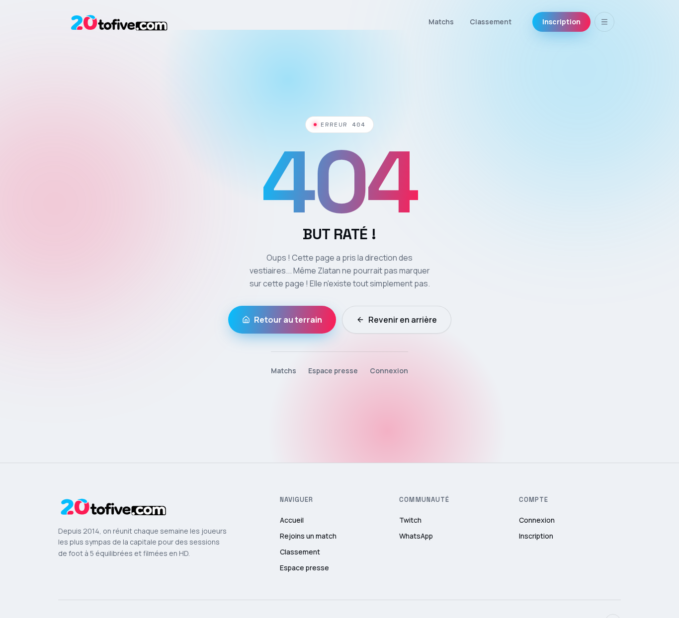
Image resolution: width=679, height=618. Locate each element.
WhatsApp (416, 536)
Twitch (410, 520)
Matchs (441, 21)
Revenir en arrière (402, 319)
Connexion (389, 370)
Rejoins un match (308, 536)
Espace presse (333, 370)
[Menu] (604, 22)
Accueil (292, 520)
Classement (490, 21)
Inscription (561, 21)
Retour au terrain (288, 319)
